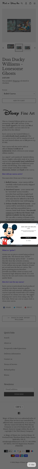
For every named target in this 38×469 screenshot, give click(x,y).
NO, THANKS (28, 240)
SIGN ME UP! (28, 237)
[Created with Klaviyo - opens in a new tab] (19, 245)
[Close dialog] (37, 224)
